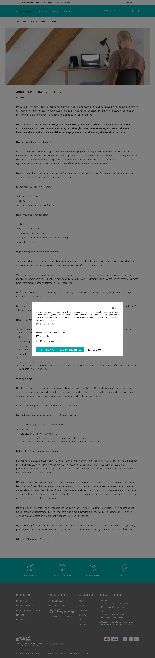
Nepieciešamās (47, 324)
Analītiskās (45, 336)
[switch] (37, 336)
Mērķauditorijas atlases (50, 341)
